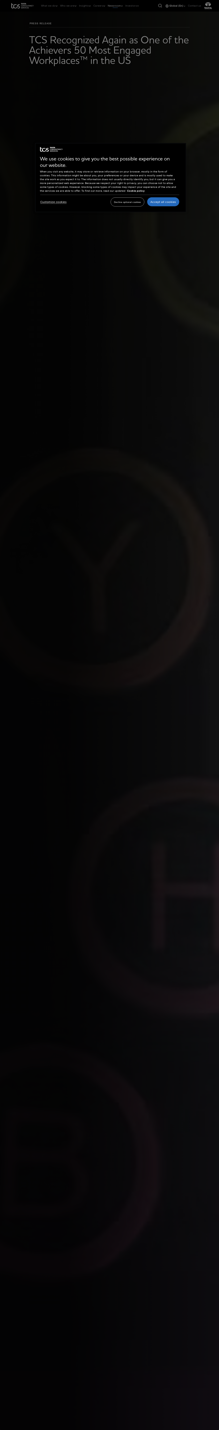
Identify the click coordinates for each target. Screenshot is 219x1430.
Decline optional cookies (127, 202)
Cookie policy (136, 190)
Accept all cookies (163, 202)
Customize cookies (53, 202)
